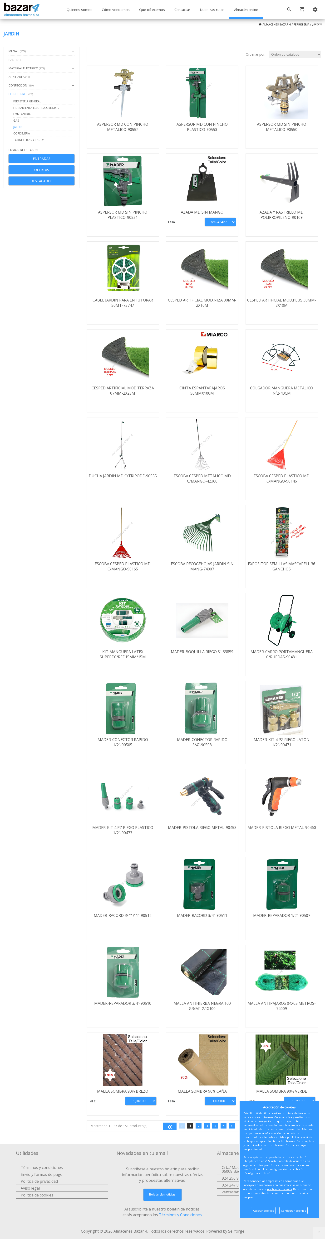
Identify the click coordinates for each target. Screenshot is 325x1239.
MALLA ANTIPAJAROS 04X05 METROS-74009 (281, 1006)
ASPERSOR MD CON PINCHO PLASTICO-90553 (202, 127)
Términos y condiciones (42, 1167)
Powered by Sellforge (225, 1231)
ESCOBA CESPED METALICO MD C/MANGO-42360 (202, 478)
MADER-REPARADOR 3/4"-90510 (122, 1003)
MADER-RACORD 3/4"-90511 (202, 915)
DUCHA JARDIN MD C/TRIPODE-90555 (123, 475)
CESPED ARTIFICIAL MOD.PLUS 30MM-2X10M (281, 302)
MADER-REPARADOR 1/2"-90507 (281, 915)
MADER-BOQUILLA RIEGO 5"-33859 (202, 651)
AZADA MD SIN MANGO (202, 212)
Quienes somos (79, 9)
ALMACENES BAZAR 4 (276, 24)
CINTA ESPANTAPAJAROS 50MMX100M (202, 390)
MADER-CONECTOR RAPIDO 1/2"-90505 (123, 742)
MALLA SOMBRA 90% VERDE (281, 1091)
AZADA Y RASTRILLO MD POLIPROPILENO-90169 (282, 215)
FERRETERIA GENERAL (27, 101)
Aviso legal (30, 1188)
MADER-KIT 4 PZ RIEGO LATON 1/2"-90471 (282, 742)
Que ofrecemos (152, 9)
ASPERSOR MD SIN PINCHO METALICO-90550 (281, 127)
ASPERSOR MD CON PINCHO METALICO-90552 (122, 127)
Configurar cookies (293, 1210)
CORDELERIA (21, 133)
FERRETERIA (302, 24)
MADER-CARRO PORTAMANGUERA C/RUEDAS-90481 (282, 654)
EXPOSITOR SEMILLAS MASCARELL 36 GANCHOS (281, 566)
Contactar (182, 9)
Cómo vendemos (116, 9)
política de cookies (279, 1189)
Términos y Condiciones (180, 1214)
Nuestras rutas (212, 9)
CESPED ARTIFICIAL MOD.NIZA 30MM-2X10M (202, 302)
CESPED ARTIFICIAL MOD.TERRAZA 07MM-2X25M (123, 390)
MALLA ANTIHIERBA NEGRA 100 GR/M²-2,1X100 (202, 1006)
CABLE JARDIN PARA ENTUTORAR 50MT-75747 (123, 302)
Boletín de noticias (162, 1194)
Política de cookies (37, 1195)
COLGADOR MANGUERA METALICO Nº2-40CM (281, 390)
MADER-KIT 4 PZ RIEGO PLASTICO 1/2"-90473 (122, 830)
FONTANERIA (22, 114)
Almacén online (246, 9)
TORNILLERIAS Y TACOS (28, 140)
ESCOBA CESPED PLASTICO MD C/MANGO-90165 (123, 566)
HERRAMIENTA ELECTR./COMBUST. (36, 108)
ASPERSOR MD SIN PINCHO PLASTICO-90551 (122, 215)
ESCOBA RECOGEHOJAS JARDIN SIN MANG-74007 (202, 566)
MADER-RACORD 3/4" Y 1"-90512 (123, 915)
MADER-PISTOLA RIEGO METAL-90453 (202, 827)
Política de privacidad (39, 1181)
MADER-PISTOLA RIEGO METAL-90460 (281, 827)
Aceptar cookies (263, 1210)
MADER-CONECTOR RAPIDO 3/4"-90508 (202, 742)
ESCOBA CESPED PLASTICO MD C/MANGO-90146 (282, 478)
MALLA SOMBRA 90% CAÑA (202, 1091)
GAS (16, 121)
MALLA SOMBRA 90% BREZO (122, 1091)
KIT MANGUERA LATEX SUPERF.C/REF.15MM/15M (123, 654)
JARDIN (18, 127)
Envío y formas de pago (42, 1174)
